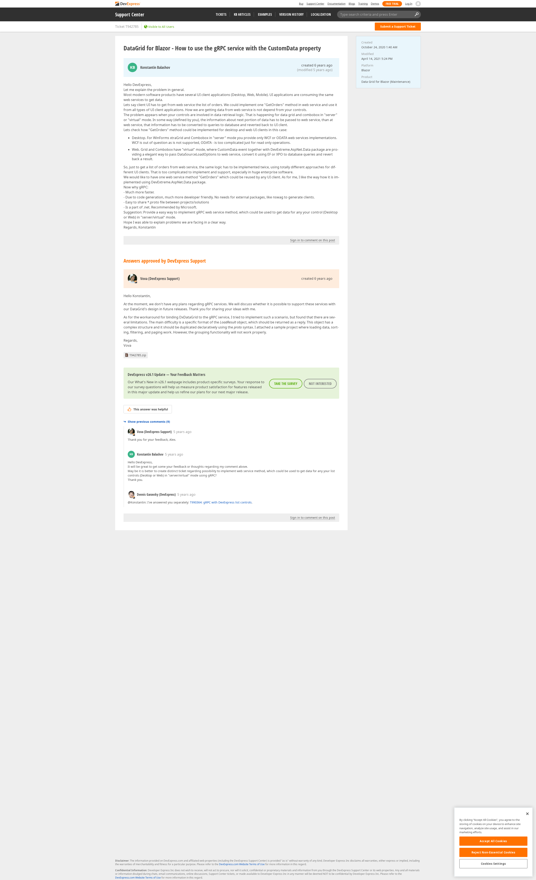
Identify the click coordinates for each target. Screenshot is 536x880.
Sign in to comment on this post (312, 240)
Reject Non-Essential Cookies (493, 852)
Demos (375, 3)
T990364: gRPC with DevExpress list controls (221, 502)
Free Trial (392, 4)
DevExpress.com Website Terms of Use (242, 864)
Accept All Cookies (493, 841)
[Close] (527, 813)
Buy (301, 3)
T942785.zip (137, 355)
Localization (321, 14)
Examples (265, 14)
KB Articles (242, 14)
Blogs (352, 3)
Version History (291, 14)
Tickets (221, 14)
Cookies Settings (493, 864)
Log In (408, 3)
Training (363, 3)
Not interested (320, 383)
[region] (493, 842)
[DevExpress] (128, 4)
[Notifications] (418, 3)
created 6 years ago (316, 65)
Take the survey (285, 383)
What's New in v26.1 (150, 382)
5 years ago (182, 431)
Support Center (315, 3)
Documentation (336, 3)
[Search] (416, 14)
